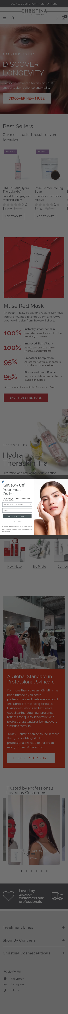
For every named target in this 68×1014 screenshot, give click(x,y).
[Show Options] (30, 505)
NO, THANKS (17, 521)
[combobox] (16, 505)
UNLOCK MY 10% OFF (17, 516)
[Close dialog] (2, 481)
